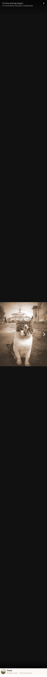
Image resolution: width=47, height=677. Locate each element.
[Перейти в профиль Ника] (3, 671)
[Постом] (44, 334)
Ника (9, 670)
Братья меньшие (15, 6)
